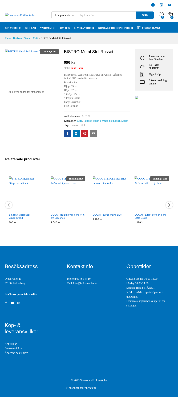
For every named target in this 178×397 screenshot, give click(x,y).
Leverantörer (84, 28)
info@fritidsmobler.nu (85, 283)
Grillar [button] (30, 28)
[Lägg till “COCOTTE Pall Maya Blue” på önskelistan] (110, 209)
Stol (82, 125)
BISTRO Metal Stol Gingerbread (19, 216)
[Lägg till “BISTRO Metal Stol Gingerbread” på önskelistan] (26, 209)
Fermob (75, 125)
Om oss (65, 28)
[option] (26, 205)
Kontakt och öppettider (115, 28)
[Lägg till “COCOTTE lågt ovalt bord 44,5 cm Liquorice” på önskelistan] (68, 209)
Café (79, 120)
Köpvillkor (11, 343)
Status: (67, 68)
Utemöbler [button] (13, 28)
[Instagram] (18, 303)
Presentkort (151, 27)
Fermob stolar (91, 120)
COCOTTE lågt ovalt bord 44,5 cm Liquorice (68, 216)
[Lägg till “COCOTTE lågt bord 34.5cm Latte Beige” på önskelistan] (152, 209)
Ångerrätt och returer (16, 352)
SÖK (145, 15)
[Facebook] (6, 303)
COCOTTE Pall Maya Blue (107, 214)
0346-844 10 (83, 278)
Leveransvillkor (13, 348)
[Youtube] (12, 303)
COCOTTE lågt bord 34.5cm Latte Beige (150, 216)
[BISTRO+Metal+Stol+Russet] (76, 133)
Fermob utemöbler (110, 120)
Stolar (124, 120)
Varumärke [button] (48, 28)
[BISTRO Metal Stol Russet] (67, 133)
